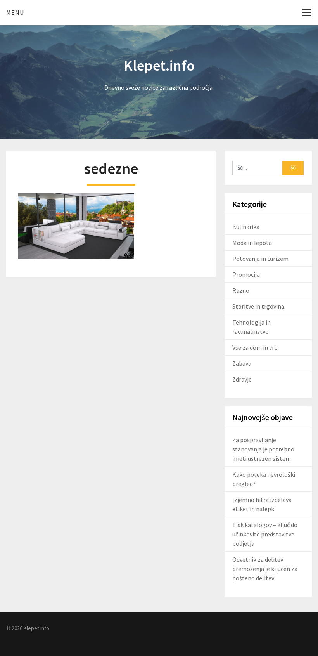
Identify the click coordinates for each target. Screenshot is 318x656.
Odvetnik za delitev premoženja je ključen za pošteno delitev (264, 568)
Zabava (241, 363)
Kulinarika (245, 227)
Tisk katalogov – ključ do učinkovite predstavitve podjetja (264, 534)
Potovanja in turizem (260, 258)
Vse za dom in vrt (254, 347)
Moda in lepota (252, 242)
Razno (240, 290)
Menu (15, 12)
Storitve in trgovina (258, 306)
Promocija (246, 274)
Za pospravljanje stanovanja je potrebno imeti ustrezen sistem (263, 449)
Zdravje (242, 379)
